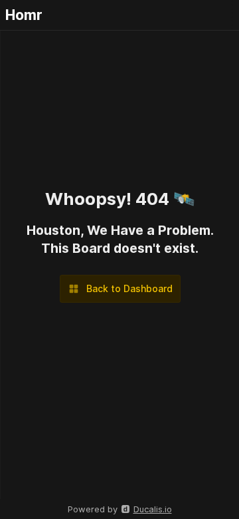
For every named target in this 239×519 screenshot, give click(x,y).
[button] (120, 289)
